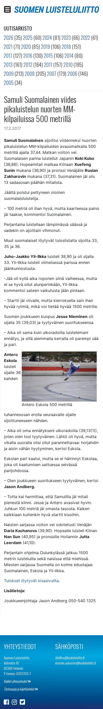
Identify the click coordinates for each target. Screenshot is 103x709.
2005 (9, 82)
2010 (68, 64)
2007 (51, 73)
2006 (72, 73)
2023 (66, 37)
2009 (9, 73)
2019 (45, 46)
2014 (69, 55)
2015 (48, 55)
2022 (85, 37)
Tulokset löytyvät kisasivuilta (31, 580)
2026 (8, 37)
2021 (8, 46)
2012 (28, 64)
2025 (27, 37)
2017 (8, 55)
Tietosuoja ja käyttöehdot (19, 688)
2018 (66, 46)
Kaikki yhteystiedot (16, 681)
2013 (8, 64)
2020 (26, 46)
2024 (47, 37)
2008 (30, 73)
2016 (27, 55)
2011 (48, 64)
